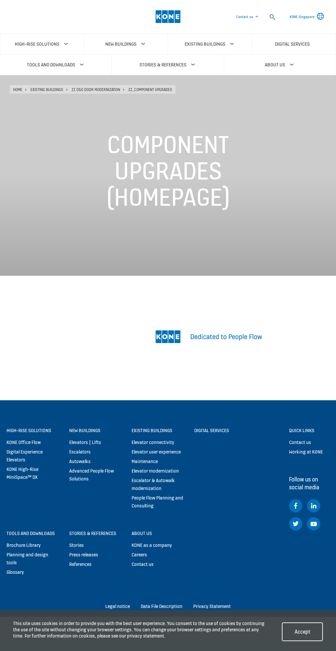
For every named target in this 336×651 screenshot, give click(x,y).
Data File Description (161, 606)
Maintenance (145, 461)
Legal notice (117, 606)
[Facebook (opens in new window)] (295, 505)
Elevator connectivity (153, 442)
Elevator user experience (156, 452)
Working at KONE (306, 452)
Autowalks (80, 461)
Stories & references (92, 533)
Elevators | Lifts (85, 442)
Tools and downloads (31, 533)
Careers (139, 554)
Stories (76, 545)
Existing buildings (47, 89)
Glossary (15, 572)
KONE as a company (152, 545)
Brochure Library (24, 545)
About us (142, 533)
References (80, 564)
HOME (17, 89)
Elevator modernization (155, 471)
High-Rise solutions (29, 430)
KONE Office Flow (24, 442)
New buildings (84, 430)
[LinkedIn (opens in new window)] (313, 505)
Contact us (244, 16)
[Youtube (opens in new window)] (313, 523)
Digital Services (211, 430)
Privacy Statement (212, 606)
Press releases (83, 554)
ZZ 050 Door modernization (96, 89)
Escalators (80, 452)
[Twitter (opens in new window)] (295, 523)
